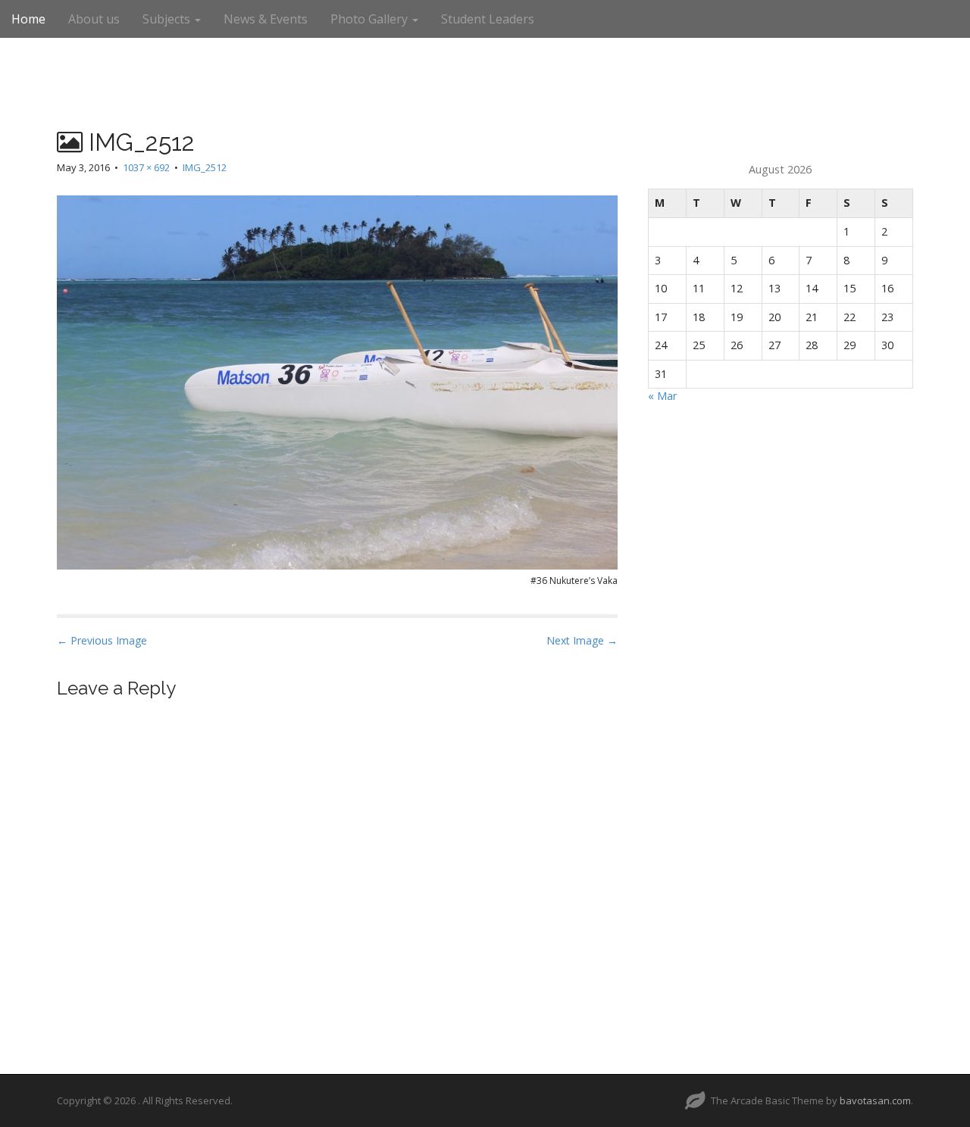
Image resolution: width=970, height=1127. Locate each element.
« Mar (662, 396)
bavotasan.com (875, 1100)
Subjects (167, 19)
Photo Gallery (370, 19)
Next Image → (582, 640)
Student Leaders (487, 19)
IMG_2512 (205, 167)
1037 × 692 (146, 167)
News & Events (266, 19)
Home (28, 19)
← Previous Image (102, 640)
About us (94, 19)
